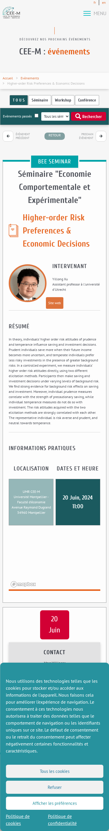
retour (55, 135)
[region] (54, 562)
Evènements (30, 78)
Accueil (8, 78)
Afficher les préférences (55, 803)
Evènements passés (17, 116)
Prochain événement (86, 136)
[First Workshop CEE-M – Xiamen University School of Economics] (101, 136)
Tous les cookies (54, 771)
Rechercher (91, 116)
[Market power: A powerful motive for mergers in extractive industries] (8, 136)
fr (95, 2)
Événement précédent (23, 136)
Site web (54, 303)
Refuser (55, 787)
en (104, 2)
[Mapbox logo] (23, 584)
